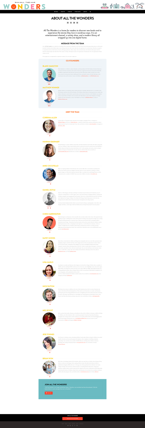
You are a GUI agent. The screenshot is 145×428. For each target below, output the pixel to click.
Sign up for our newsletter (72, 418)
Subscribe (49, 392)
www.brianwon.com (85, 371)
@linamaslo (69, 275)
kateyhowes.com (61, 251)
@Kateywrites (73, 251)
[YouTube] (72, 425)
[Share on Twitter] (71, 22)
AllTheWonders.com (94, 75)
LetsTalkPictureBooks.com (81, 318)
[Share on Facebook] (67, 22)
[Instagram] (74, 425)
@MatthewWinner (89, 97)
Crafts (66, 423)
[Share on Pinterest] (77, 22)
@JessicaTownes (61, 344)
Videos (69, 423)
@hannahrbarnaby (83, 151)
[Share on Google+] (74, 22)
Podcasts (73, 423)
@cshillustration (65, 229)
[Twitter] (70, 425)
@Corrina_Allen (61, 125)
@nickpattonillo (96, 296)
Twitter (66, 320)
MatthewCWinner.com (62, 99)
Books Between (74, 122)
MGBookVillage (61, 122)
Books (63, 423)
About (77, 423)
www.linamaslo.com (94, 273)
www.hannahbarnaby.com (63, 151)
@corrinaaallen (93, 124)
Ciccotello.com (94, 173)
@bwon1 (96, 371)
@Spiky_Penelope (77, 320)
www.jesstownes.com (81, 342)
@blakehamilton (84, 75)
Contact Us (81, 423)
